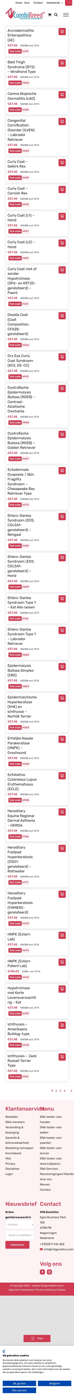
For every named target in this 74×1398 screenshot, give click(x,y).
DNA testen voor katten (51, 1130)
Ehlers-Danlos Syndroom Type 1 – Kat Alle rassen (22, 602)
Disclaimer (12, 1168)
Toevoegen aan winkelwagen (63, 31)
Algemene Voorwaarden (21, 1289)
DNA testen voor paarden (51, 1140)
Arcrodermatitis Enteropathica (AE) (21, 35)
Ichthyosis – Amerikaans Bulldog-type (18, 1029)
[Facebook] (42, 1271)
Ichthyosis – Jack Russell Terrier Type (22, 1061)
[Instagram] (49, 1271)
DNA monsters (15, 1122)
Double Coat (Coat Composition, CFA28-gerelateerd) (18, 324)
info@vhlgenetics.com (58, 1249)
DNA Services (49, 1168)
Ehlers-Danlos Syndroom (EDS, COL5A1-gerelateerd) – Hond (21, 566)
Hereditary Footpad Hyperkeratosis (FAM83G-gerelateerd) (20, 902)
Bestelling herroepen (19, 1148)
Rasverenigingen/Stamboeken (54, 1174)
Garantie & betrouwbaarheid (17, 1140)
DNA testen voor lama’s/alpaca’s (51, 1161)
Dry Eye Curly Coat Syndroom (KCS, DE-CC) (20, 360)
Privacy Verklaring (45, 1289)
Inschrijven (17, 1244)
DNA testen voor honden (51, 1119)
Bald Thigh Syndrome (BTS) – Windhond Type (22, 67)
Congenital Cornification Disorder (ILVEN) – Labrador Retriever (21, 130)
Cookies (61, 1289)
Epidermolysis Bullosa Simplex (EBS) (21, 670)
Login (9, 1174)
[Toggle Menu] (65, 14)
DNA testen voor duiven (51, 1150)
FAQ (8, 1158)
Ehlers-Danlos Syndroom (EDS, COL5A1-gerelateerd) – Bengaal (21, 525)
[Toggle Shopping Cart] (49, 15)
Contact (45, 1189)
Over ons (46, 1179)
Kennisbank (13, 1153)
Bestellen (11, 1117)
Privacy (10, 1163)
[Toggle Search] (56, 14)
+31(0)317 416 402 (52, 1244)
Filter (40, 1338)
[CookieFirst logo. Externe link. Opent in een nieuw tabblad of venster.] (4, 1351)
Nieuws (45, 1184)
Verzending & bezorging (14, 1130)
